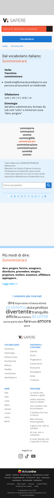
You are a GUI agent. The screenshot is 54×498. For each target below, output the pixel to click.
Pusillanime (10, 361)
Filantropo (9, 353)
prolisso (41, 307)
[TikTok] (27, 456)
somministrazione (27, 144)
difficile (11, 316)
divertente (19, 311)
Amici (7, 417)
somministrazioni (27, 148)
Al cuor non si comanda (37, 433)
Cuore (7, 413)
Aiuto (36, 486)
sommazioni (27, 131)
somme (27, 134)
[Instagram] (21, 456)
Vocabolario (17, 46)
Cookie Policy (42, 484)
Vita (6, 392)
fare (27, 321)
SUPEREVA (38, 480)
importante (21, 303)
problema (16, 307)
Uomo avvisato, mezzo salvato (37, 400)
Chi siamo (10, 484)
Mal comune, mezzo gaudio (37, 420)
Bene (7, 421)
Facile (33, 355)
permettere (24, 317)
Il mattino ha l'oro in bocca (39, 413)
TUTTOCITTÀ (30, 478)
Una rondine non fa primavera (38, 407)
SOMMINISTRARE (27, 163)
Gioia (32, 375)
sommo (27, 154)
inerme (6, 321)
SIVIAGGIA (46, 478)
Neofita (8, 369)
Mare (7, 405)
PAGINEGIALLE (26, 475)
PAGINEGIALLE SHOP (41, 475)
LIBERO (8, 475)
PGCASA (8, 478)
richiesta (33, 303)
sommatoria (27, 128)
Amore (7, 409)
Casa (6, 400)
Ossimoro (9, 348)
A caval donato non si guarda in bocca (39, 440)
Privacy (31, 484)
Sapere (18, 20)
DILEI (38, 478)
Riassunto (35, 367)
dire (11, 302)
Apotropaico (10, 377)
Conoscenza (36, 363)
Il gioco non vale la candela (39, 427)
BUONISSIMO (27, 480)
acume (39, 316)
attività (42, 303)
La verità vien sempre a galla (37, 394)
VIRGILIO (15, 475)
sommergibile (27, 138)
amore (44, 321)
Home (5, 46)
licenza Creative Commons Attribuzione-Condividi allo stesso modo (22, 169)
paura (27, 325)
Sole (6, 396)
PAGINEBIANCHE (18, 478)
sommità (27, 151)
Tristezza (34, 380)
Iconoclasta (10, 373)
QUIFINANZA (16, 480)
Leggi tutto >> (10, 283)
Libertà (33, 351)
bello (34, 321)
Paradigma (35, 371)
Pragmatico (35, 359)
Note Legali (21, 484)
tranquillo (40, 312)
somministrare (27, 141)
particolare (17, 321)
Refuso (7, 365)
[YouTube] (33, 456)
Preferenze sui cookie (24, 486)
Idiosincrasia (10, 357)
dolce (31, 308)
